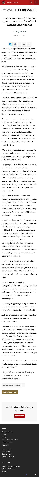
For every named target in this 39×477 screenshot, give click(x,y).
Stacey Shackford (20, 31)
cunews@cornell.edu (8, 456)
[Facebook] (26, 475)
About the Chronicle (7, 432)
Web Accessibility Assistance (10, 439)
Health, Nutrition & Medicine (11, 385)
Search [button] (31, 2)
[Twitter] (31, 475)
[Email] (35, 475)
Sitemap (4, 434)
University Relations (7, 442)
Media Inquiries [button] (9, 392)
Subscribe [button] (19, 416)
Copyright (4, 437)
